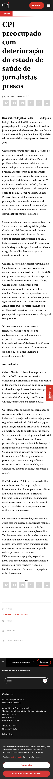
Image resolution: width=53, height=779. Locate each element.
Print (8, 621)
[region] (26, 759)
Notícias (6, 13)
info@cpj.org (7, 734)
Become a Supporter (21, 662)
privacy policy (17, 757)
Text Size (10, 631)
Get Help (36, 5)
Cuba (16, 615)
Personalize (26, 765)
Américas (6, 615)
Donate (44, 662)
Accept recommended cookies (26, 773)
